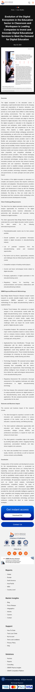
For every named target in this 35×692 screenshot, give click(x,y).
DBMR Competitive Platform (15, 670)
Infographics (10, 608)
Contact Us (17, 524)
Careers (9, 614)
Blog (8, 602)
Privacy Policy (11, 642)
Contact (9, 617)
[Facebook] (20, 553)
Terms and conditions (13, 639)
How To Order (11, 630)
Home (12, 10)
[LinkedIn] (9, 553)
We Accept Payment (17, 683)
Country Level (11, 589)
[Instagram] (26, 553)
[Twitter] (15, 553)
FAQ (8, 646)
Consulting (10, 664)
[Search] (30, 2)
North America (11, 580)
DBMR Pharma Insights (14, 667)
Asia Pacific (10, 583)
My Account (10, 636)
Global (9, 574)
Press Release (11, 605)
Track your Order (12, 633)
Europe (9, 577)
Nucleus (9, 658)
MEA (8, 586)
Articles (9, 611)
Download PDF (17, 515)
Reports (9, 661)
